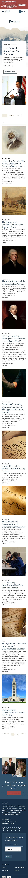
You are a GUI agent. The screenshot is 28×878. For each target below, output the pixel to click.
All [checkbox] (4, 115)
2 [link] (17, 734)
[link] (23, 733)
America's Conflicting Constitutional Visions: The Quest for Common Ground (13, 408)
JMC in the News (19, 867)
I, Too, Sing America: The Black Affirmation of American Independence (13, 163)
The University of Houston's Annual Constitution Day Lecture (13, 524)
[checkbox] (11, 115)
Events (17, 870)
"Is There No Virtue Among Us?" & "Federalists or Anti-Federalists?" (14, 338)
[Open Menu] (20, 11)
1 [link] (12, 734)
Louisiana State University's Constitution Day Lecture (13, 712)
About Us (4, 867)
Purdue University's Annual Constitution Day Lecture (13, 468)
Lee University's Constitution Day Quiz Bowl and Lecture (12, 585)
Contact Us (5, 870)
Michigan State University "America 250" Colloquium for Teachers (14, 646)
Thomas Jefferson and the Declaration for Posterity (13, 282)
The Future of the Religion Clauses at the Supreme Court (12, 225)
